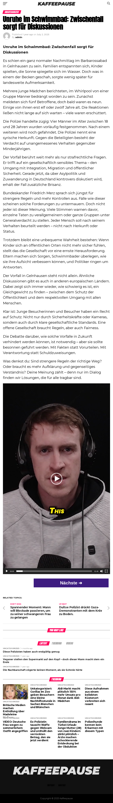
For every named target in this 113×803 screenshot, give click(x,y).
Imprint (51, 785)
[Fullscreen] (106, 571)
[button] (56, 479)
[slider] (54, 571)
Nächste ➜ (71, 582)
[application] (56, 478)
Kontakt (62, 785)
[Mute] (101, 571)
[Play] (6, 571)
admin (18, 37)
